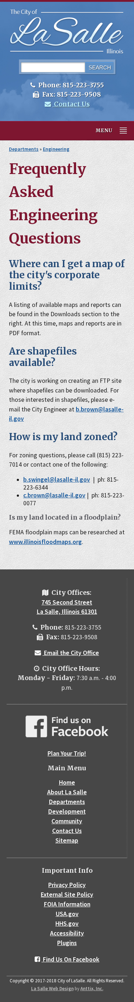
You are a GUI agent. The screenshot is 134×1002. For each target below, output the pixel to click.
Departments (24, 149)
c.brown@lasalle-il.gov (54, 495)
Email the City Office (71, 653)
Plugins (67, 943)
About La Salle (67, 792)
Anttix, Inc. (91, 989)
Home (67, 782)
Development (67, 811)
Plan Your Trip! (67, 753)
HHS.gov (67, 924)
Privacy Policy (67, 885)
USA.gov (67, 914)
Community (66, 821)
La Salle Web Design (52, 989)
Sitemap (66, 840)
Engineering (56, 149)
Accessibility (67, 933)
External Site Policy (67, 895)
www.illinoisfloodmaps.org (45, 542)
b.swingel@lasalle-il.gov (56, 479)
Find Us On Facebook (70, 959)
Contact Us (71, 104)
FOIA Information (67, 904)
